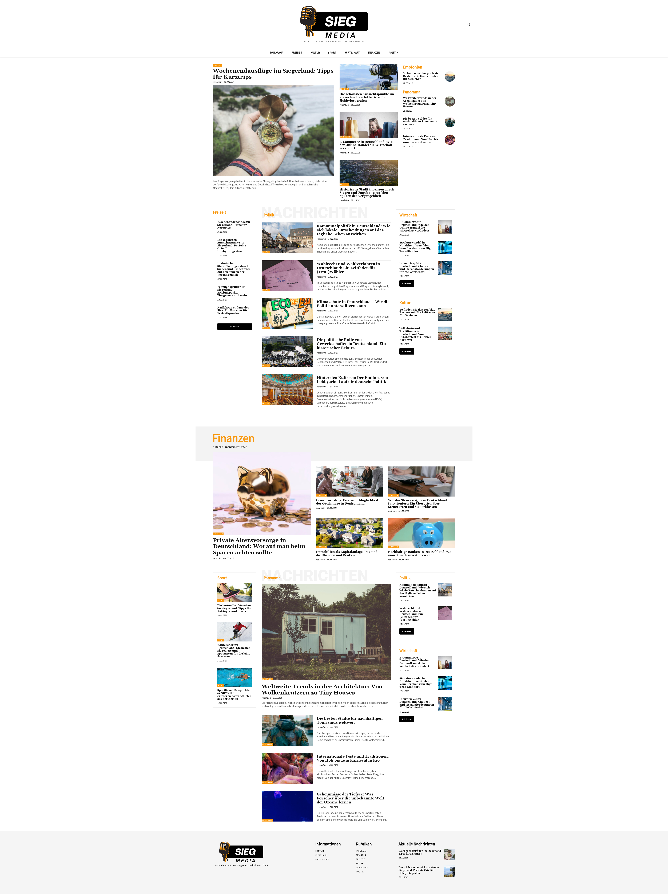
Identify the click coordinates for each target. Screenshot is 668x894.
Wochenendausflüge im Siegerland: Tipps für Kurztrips (273, 74)
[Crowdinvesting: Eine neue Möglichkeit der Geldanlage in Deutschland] (349, 481)
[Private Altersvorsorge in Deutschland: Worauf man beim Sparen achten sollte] (262, 493)
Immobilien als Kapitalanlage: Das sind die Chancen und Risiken (346, 553)
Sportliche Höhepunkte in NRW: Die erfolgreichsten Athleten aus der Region (234, 695)
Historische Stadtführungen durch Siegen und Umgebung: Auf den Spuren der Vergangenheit (367, 193)
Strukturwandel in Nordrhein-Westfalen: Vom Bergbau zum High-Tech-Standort (416, 247)
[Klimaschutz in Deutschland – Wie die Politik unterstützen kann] (287, 313)
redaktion (217, 81)
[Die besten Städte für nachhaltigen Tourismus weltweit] (450, 122)
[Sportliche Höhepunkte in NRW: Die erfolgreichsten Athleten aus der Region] (234, 677)
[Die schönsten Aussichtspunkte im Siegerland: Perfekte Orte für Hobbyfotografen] (369, 77)
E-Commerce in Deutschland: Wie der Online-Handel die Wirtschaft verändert (366, 145)
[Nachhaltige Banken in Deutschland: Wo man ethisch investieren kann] (421, 533)
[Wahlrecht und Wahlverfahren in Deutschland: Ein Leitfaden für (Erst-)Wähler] (287, 275)
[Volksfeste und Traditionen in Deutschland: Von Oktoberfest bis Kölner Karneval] (445, 333)
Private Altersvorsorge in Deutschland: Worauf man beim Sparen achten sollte (259, 546)
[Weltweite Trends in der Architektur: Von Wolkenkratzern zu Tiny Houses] (450, 101)
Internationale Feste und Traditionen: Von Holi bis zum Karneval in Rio (420, 139)
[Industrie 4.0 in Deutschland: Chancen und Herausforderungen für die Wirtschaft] (445, 268)
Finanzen (218, 534)
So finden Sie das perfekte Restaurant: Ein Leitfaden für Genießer (421, 76)
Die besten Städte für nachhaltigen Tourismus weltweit (420, 121)
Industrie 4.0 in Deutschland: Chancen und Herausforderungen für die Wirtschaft (416, 268)
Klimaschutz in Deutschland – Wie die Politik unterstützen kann (353, 304)
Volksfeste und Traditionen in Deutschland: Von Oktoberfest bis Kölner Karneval (415, 334)
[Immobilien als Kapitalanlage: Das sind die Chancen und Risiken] (349, 533)
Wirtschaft (345, 137)
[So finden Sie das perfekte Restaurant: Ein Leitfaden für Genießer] (450, 76)
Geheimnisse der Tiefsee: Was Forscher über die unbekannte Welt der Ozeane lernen (350, 798)
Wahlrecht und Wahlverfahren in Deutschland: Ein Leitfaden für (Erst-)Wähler (348, 268)
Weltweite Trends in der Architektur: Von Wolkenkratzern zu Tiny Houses (419, 102)
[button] (468, 24)
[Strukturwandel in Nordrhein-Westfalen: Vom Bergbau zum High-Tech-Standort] (445, 247)
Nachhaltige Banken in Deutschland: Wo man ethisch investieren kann (419, 553)
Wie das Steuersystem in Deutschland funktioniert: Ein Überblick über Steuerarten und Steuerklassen (417, 503)
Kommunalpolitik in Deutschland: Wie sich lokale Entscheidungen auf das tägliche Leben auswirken (353, 230)
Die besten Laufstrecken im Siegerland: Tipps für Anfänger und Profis (234, 608)
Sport (221, 601)
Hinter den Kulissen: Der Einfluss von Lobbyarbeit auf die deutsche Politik (352, 380)
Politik (265, 252)
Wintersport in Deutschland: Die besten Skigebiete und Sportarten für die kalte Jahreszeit (233, 650)
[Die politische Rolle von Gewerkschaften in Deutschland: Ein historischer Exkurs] (287, 351)
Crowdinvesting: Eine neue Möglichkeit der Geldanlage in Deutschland (347, 502)
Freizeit (218, 65)
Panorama (267, 679)
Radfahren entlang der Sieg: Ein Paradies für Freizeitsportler (233, 310)
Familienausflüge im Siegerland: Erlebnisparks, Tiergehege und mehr (232, 291)
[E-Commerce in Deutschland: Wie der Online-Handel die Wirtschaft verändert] (369, 125)
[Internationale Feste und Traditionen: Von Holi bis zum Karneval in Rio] (450, 140)
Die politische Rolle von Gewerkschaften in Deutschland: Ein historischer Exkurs (351, 344)
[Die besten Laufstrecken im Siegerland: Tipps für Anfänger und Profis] (234, 592)
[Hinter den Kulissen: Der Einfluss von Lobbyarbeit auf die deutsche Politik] (287, 389)
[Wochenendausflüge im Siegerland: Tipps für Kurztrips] (273, 130)
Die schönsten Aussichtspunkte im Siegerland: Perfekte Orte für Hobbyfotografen (367, 97)
